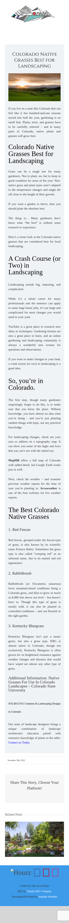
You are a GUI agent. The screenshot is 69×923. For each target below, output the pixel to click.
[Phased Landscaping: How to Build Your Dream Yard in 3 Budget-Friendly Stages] (34, 824)
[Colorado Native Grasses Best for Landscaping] (34, 75)
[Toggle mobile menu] (62, 27)
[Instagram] (55, 872)
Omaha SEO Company (39, 891)
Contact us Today (18, 742)
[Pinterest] (46, 872)
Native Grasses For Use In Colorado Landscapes (33, 682)
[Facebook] (37, 872)
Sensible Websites (47, 896)
